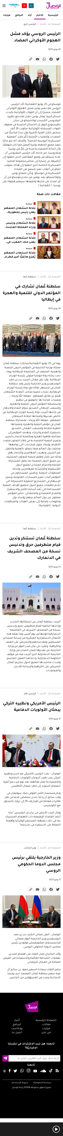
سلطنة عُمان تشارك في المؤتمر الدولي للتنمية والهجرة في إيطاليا (28, 277)
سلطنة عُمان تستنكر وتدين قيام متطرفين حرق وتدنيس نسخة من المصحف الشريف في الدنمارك (28, 529)
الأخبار (39, 15)
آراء (30, 15)
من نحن (46, 1032)
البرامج (19, 15)
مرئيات (6, 15)
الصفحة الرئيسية (53, 24)
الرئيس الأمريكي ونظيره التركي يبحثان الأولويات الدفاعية (28, 694)
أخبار (17, 1020)
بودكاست (17, 1028)
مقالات (46, 1024)
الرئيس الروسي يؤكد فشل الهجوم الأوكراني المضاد (28, 24)
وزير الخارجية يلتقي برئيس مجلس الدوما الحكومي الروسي (28, 848)
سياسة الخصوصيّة (42, 1083)
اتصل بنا (17, 1032)
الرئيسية (53, 15)
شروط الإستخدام (20, 1083)
